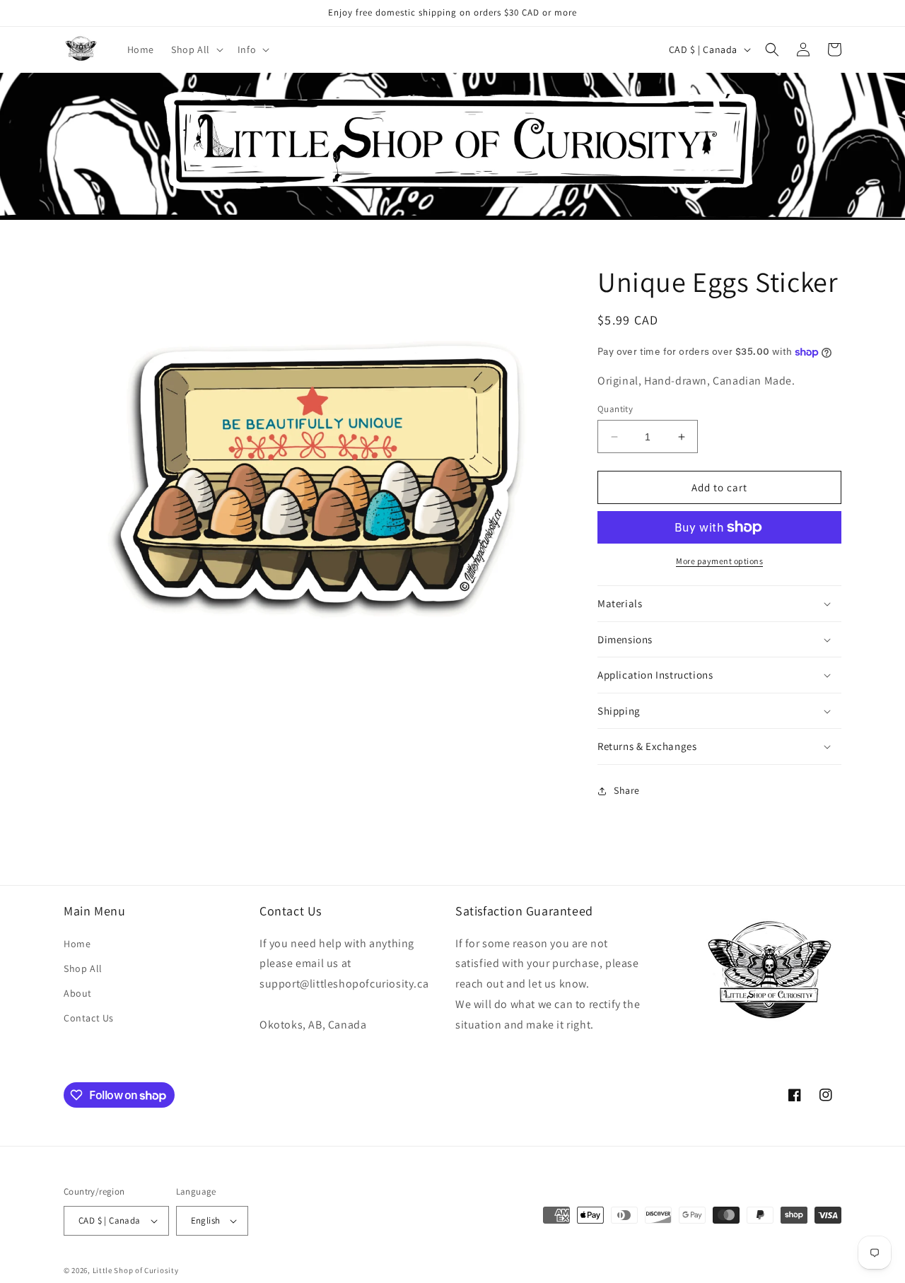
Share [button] (627, 790)
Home (77, 943)
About (78, 993)
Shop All (83, 968)
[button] (196, 49)
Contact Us (89, 1018)
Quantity (615, 409)
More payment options (719, 561)
